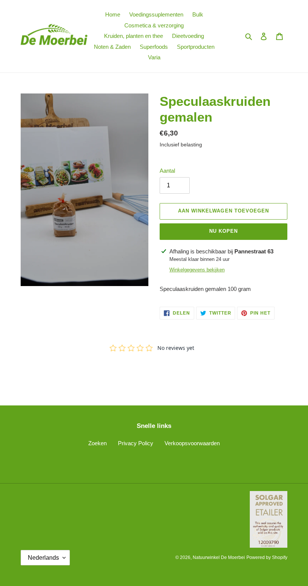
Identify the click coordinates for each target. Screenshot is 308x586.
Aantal (167, 170)
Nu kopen (223, 231)
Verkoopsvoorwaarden (192, 443)
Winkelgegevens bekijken (197, 270)
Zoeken (97, 443)
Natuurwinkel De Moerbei (219, 557)
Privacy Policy (135, 443)
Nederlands (43, 557)
